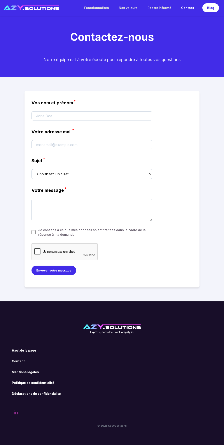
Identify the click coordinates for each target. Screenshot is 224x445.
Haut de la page (24, 350)
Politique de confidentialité (33, 383)
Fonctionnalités (96, 8)
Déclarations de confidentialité (36, 393)
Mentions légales (25, 372)
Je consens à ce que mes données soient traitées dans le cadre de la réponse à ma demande (92, 232)
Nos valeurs (128, 8)
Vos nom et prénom (54, 102)
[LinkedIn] (16, 413)
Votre (49, 190)
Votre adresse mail (53, 131)
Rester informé (159, 8)
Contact (187, 8)
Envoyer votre (53, 270)
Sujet (38, 160)
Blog (210, 8)
